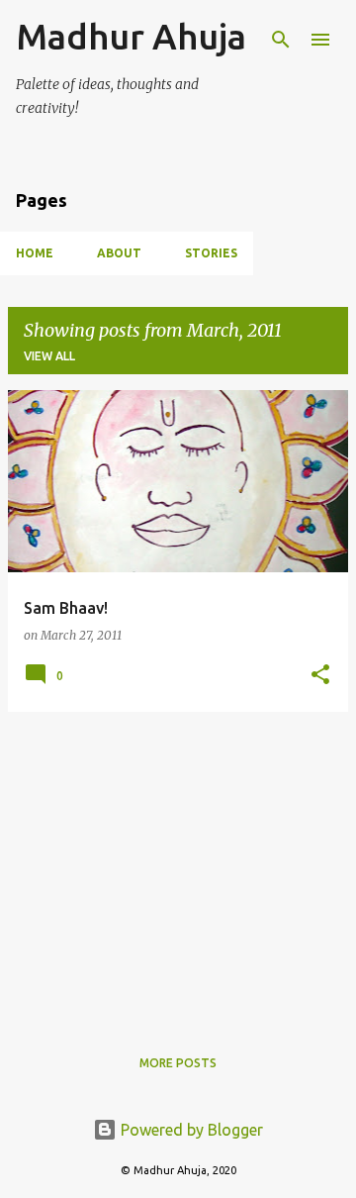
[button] (320, 675)
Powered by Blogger (190, 1130)
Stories (211, 253)
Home (34, 253)
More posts (178, 1062)
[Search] (281, 39)
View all (49, 355)
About (119, 253)
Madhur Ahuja (131, 36)
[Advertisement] (178, 866)
